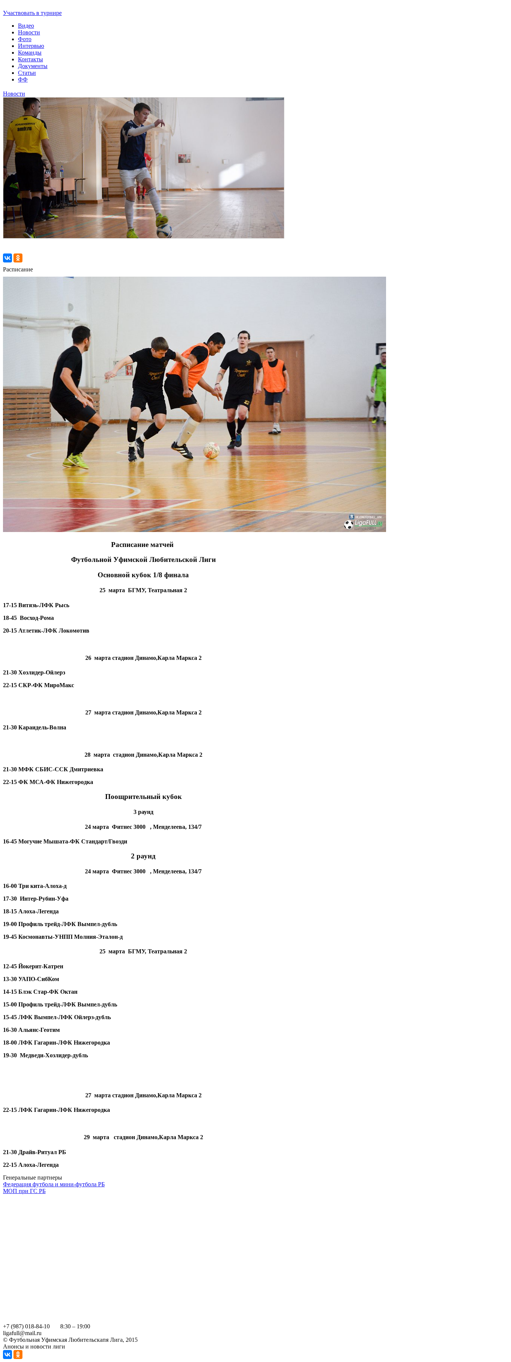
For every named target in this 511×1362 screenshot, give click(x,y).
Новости (29, 32)
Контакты (30, 59)
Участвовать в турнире (32, 13)
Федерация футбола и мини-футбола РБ (54, 1184)
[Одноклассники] (17, 257)
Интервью (31, 46)
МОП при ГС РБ (24, 1191)
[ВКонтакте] (7, 257)
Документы (33, 66)
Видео (26, 25)
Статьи (27, 73)
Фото (24, 39)
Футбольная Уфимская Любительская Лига (58, 6)
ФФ (23, 79)
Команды (30, 52)
